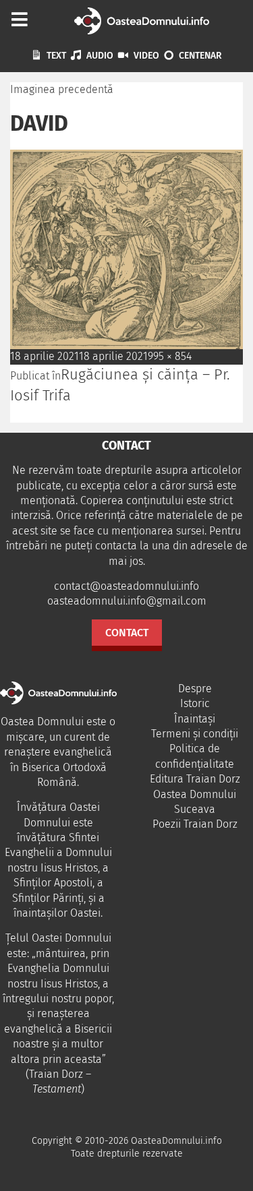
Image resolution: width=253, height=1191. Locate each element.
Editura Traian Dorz (195, 778)
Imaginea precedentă (61, 89)
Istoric (195, 703)
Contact (126, 632)
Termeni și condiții (194, 733)
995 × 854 (170, 356)
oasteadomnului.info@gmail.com (126, 600)
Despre (195, 688)
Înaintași (194, 718)
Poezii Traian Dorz (194, 824)
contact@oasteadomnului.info (126, 586)
